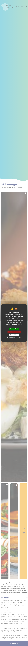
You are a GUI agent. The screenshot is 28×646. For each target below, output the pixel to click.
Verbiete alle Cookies (14, 331)
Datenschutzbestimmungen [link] (14, 337)
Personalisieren (14, 335)
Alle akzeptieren (14, 328)
